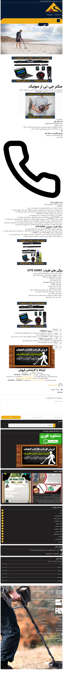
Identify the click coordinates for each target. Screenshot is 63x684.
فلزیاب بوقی (59, 524)
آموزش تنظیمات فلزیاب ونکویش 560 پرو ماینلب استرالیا (43, 592)
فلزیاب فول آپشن (58, 534)
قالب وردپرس (36, 668)
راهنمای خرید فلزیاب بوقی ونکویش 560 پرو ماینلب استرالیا (43, 600)
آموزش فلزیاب (41, 380)
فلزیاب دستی (58, 531)
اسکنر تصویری (58, 516)
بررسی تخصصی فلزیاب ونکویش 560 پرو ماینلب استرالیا (44, 609)
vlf (61, 511)
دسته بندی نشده (58, 518)
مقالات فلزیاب (58, 539)
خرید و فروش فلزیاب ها (28, 377)
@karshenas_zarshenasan (24, 378)
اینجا (28, 373)
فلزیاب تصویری (37, 31)
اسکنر (60, 513)
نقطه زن (60, 542)
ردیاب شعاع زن (58, 521)
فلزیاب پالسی (58, 526)
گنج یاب (60, 537)
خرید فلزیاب (34, 380)
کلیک (32, 375)
